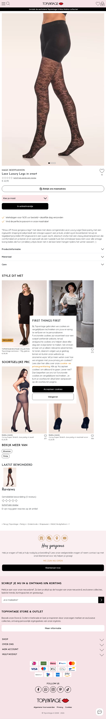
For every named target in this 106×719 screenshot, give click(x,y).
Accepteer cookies (53, 389)
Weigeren (53, 397)
